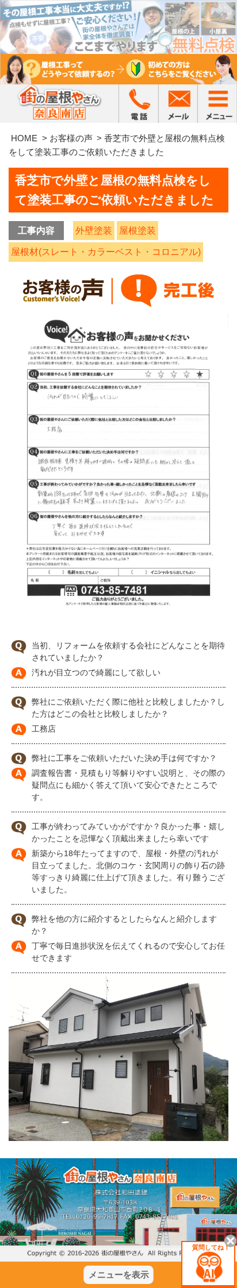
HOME (24, 138)
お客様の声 (71, 138)
